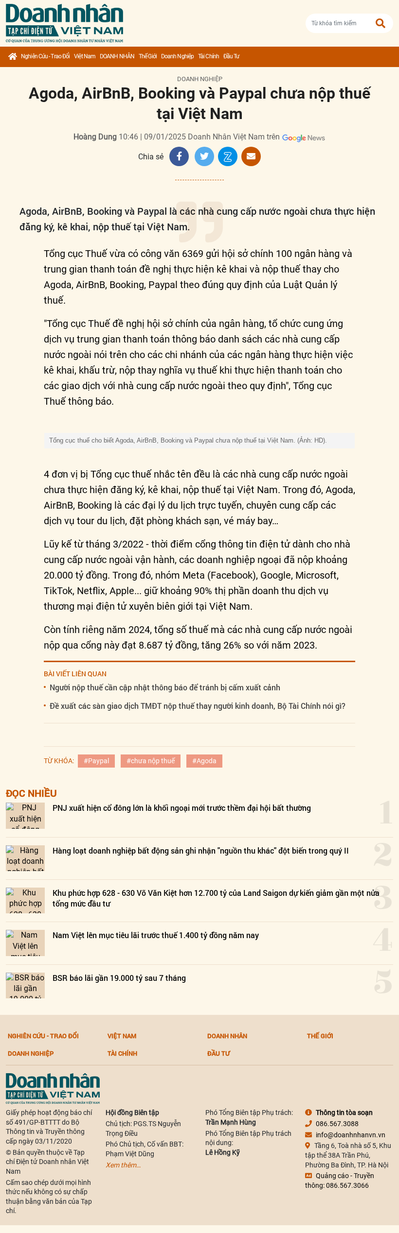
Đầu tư (231, 56)
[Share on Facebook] (179, 156)
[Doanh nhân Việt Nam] (53, 1088)
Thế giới (148, 56)
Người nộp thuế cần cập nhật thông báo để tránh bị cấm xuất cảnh (165, 687)
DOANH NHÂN (117, 56)
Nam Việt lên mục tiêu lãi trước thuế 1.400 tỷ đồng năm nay (156, 935)
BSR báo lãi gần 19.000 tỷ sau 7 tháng (119, 978)
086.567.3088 (337, 1124)
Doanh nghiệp (177, 56)
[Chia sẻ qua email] (251, 156)
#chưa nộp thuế (151, 761)
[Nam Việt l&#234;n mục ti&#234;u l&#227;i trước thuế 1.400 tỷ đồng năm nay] (25, 943)
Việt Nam (84, 56)
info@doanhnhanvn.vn (350, 1135)
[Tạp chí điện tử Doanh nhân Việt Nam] (64, 21)
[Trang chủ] (12, 57)
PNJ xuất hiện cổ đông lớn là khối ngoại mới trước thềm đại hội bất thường (182, 808)
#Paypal (96, 761)
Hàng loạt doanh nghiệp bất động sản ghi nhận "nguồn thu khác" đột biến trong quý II (201, 850)
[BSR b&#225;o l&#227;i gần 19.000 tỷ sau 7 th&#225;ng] (25, 985)
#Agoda (204, 761)
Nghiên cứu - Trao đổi (45, 56)
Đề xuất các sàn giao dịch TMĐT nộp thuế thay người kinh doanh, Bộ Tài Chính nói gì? (197, 706)
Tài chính (208, 56)
